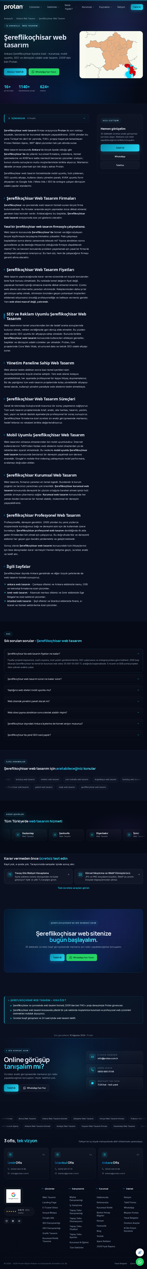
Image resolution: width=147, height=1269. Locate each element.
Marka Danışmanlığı (76, 1198)
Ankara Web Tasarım (25, 18)
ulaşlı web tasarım (72, 787)
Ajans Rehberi (104, 1241)
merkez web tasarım (42, 779)
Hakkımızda (102, 1197)
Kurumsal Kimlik (105, 1207)
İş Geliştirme (76, 1205)
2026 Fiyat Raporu (106, 1246)
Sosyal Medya (49, 1212)
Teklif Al (137, 7)
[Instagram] (6, 1221)
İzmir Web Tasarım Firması (63, 1118)
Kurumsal (89, 8)
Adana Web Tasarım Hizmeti (117, 1118)
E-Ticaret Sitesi (50, 1207)
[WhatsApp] (140, 1262)
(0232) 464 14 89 (18, 1169)
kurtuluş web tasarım (17, 779)
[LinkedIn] (13, 1221)
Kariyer (100, 1220)
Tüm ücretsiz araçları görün (73, 887)
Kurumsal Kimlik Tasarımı (50, 1239)
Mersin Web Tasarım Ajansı (33, 1118)
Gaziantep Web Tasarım (86, 1126)
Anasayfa (8, 18)
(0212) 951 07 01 (65, 1169)
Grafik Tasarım (49, 1233)
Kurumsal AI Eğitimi (79, 1242)
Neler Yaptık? (70, 8)
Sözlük (100, 1236)
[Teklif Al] (140, 1252)
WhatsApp (120, 156)
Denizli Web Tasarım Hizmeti (115, 1126)
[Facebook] (19, 1221)
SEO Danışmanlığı (51, 1223)
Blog (99, 1231)
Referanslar (103, 1202)
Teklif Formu (130, 1202)
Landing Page (49, 1202)
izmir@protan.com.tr (20, 1173)
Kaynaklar (107, 8)
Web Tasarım (49, 1197)
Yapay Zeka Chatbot (76, 1227)
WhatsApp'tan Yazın (45, 72)
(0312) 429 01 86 (112, 1169)
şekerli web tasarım (49, 787)
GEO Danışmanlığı (51, 1228)
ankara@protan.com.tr (115, 1173)
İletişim (121, 7)
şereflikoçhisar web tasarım (21, 787)
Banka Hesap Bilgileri (103, 1214)
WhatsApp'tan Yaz (36, 1088)
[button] (51, 1190)
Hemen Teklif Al (15, 72)
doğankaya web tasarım (98, 779)
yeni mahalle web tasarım (69, 779)
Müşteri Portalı (131, 1212)
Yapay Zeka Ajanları (76, 1235)
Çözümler (36, 8)
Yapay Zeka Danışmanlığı (76, 1211)
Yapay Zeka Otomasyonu (76, 1219)
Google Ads (48, 1218)
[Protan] (14, 7)
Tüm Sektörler (77, 1247)
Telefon (120, 165)
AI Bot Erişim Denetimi (130, 1229)
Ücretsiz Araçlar (132, 1223)
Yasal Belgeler (131, 1218)
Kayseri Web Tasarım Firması (56, 1126)
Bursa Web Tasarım (89, 1118)
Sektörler (53, 8)
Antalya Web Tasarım (28, 1126)
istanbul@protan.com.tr (68, 1173)
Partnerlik (101, 1226)
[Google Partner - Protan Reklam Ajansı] (13, 1196)
